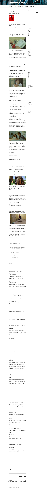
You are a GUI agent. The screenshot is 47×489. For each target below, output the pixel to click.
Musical (28, 54)
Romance (29, 71)
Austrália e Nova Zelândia (30, 86)
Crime (28, 35)
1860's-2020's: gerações (30, 16)
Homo (28, 50)
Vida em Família (29, 78)
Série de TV (29, 73)
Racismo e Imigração (30, 68)
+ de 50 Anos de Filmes (17, 2)
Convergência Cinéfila (30, 104)
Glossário (19, 6)
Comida (28, 33)
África (28, 87)
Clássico (28, 32)
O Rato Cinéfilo (29, 112)
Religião (28, 69)
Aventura (29, 30)
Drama (28, 37)
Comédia (28, 34)
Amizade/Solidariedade (30, 28)
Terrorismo (10, 263)
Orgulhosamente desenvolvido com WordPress (14, 487)
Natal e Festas (29, 55)
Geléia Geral (29, 47)
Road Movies (29, 70)
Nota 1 (28, 58)
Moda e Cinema (29, 110)
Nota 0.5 (28, 57)
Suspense (29, 72)
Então (28, 105)
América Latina (29, 85)
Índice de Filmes (15, 6)
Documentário (29, 36)
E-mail (10, 469)
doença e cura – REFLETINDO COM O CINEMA (16, 354)
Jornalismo (29, 51)
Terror (28, 74)
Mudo (28, 53)
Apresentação (10, 6)
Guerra (28, 48)
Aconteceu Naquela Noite (30, 96)
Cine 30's (29, 101)
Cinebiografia (29, 31)
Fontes (22, 6)
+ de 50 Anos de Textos (31, 6)
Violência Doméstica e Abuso (31, 79)
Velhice (28, 77)
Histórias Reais (29, 49)
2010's (28, 26)
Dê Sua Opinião (26, 6)
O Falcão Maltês (29, 111)
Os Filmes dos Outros (30, 114)
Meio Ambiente (29, 52)
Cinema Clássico (29, 102)
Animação (29, 29)
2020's (28, 27)
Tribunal (28, 76)
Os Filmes (29, 113)
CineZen (28, 103)
